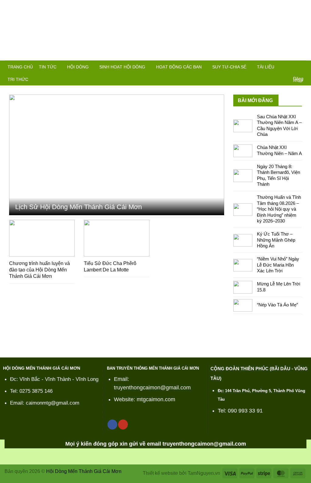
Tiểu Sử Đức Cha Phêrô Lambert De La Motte (110, 266)
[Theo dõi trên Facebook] (112, 424)
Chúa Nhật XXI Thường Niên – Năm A (279, 150)
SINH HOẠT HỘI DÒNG (122, 66)
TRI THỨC (18, 79)
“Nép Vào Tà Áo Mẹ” (277, 304)
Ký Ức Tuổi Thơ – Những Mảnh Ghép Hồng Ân (276, 239)
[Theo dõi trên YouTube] (123, 424)
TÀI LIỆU (265, 66)
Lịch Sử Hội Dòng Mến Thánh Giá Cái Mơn (78, 207)
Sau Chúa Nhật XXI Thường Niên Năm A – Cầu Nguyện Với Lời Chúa (279, 125)
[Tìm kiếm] (301, 67)
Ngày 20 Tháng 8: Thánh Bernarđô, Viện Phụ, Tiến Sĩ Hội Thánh (278, 175)
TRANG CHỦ (20, 66)
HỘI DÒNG (78, 66)
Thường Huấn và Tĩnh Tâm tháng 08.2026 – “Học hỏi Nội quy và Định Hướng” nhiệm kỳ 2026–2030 (279, 209)
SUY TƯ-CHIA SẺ (229, 66)
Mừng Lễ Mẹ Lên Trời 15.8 (278, 286)
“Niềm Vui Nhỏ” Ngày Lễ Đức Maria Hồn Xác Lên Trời (278, 264)
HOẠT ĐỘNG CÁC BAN (179, 66)
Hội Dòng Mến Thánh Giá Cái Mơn (83, 471)
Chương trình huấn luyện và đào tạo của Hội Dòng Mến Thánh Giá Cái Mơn (39, 270)
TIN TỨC (47, 66)
